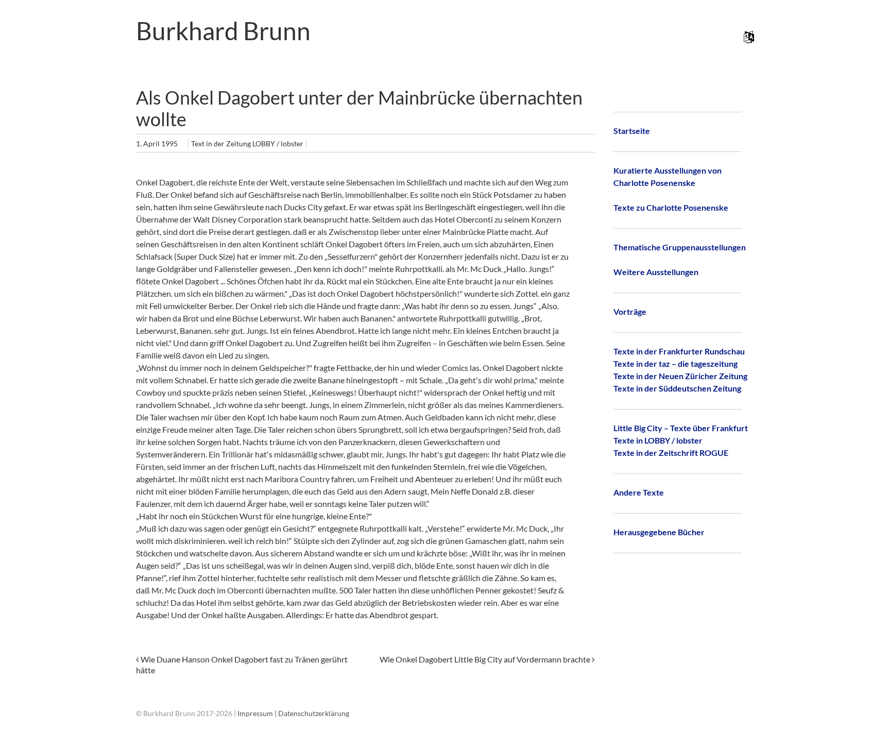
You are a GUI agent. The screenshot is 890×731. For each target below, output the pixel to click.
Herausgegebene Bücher (659, 532)
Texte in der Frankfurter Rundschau (679, 351)
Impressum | (257, 713)
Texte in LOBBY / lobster (658, 440)
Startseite (631, 130)
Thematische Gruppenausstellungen (679, 247)
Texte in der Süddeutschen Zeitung (677, 388)
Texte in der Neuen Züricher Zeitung (680, 376)
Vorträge (629, 311)
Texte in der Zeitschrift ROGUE (670, 452)
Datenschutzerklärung (313, 713)
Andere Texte (638, 492)
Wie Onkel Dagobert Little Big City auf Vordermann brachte (486, 659)
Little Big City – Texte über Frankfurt (680, 428)
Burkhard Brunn (223, 30)
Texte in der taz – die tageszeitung (675, 363)
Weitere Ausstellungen (655, 272)
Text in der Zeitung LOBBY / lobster (247, 143)
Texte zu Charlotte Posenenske (670, 207)
